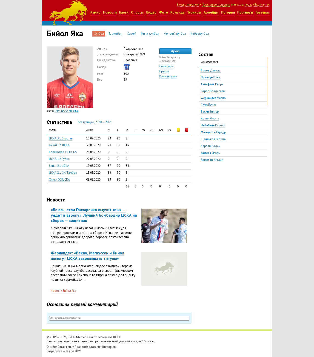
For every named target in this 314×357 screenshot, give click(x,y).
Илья (210, 77)
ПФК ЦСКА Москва (66, 110)
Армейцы (211, 12)
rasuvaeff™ (73, 351)
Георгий (213, 139)
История (228, 12)
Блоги (123, 12)
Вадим (210, 146)
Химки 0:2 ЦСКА (59, 179)
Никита (210, 118)
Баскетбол (115, 34)
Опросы (137, 12)
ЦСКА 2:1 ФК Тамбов (63, 173)
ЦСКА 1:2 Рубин (59, 159)
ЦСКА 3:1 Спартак (60, 138)
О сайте (52, 347)
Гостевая (263, 12)
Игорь (212, 84)
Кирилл (213, 125)
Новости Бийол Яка (63, 291)
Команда (177, 12)
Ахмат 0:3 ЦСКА (59, 145)
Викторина (109, 347)
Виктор (210, 111)
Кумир (95, 12)
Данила (210, 70)
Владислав (213, 91)
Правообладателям (88, 347)
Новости (110, 12)
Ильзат (212, 160)
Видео (151, 12)
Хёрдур (213, 132)
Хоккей (131, 34)
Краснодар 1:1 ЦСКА (63, 152)
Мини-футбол (150, 34)
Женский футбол (175, 34)
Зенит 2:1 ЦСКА (59, 166)
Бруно (208, 105)
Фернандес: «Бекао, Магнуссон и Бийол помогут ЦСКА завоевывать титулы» (87, 255)
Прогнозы (245, 12)
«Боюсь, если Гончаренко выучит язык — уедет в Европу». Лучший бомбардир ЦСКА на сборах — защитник (94, 215)
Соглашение (65, 347)
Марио (213, 98)
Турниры (194, 12)
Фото (163, 12)
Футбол (99, 34)
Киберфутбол (200, 34)
